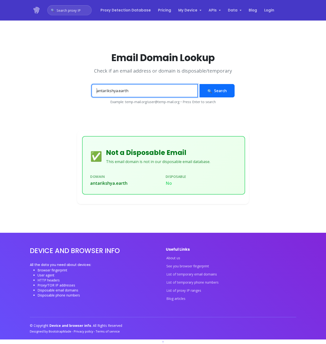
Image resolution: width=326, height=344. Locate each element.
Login (269, 10)
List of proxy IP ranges (183, 290)
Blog (253, 10)
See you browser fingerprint (187, 266)
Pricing (164, 10)
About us (173, 258)
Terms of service (108, 331)
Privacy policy (84, 331)
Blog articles (175, 298)
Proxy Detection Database (125, 10)
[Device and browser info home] (37, 10)
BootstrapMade (60, 331)
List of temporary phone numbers (192, 282)
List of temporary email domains (191, 274)
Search (220, 90)
